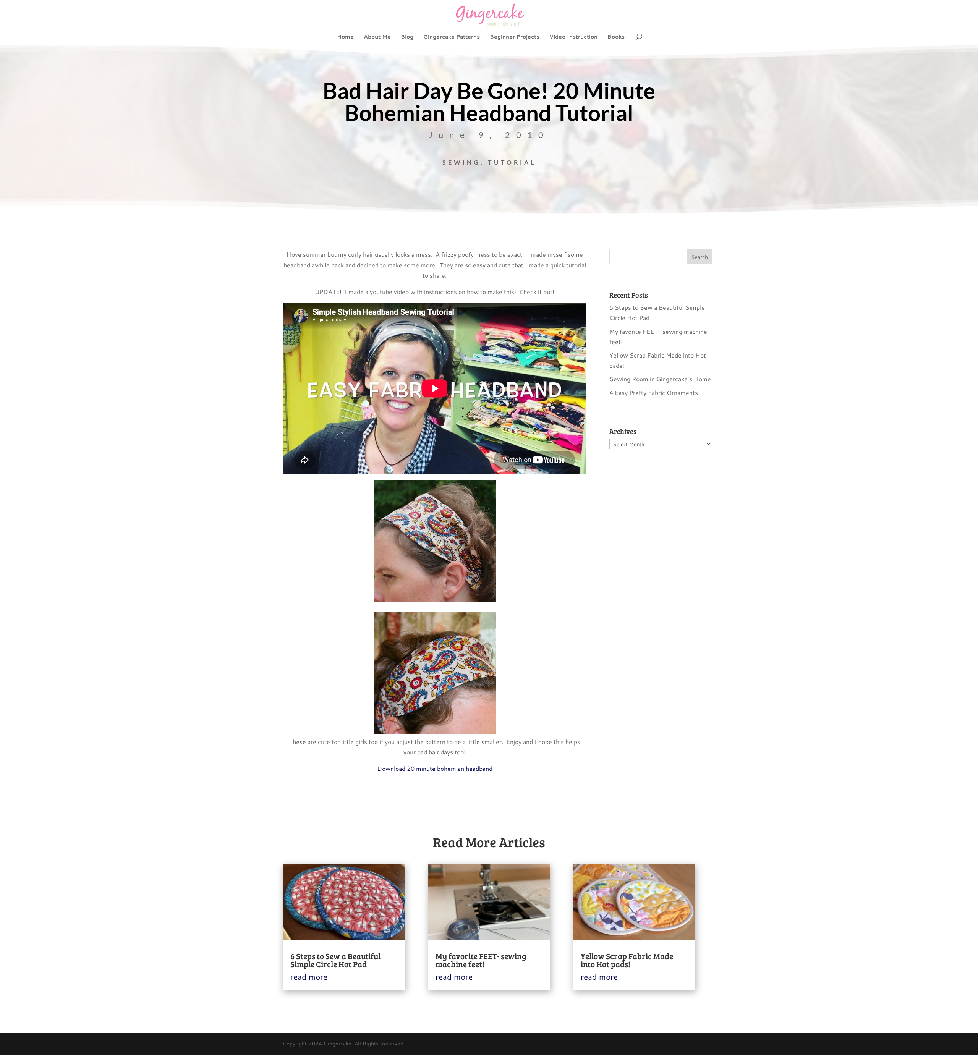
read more (308, 976)
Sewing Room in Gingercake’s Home (660, 378)
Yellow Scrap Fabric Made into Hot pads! (627, 959)
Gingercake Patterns (451, 37)
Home (345, 37)
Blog (407, 37)
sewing (461, 162)
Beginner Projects (514, 37)
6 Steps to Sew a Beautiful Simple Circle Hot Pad (335, 959)
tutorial (512, 162)
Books (616, 37)
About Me (377, 37)
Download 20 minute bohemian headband (434, 768)
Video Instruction (573, 37)
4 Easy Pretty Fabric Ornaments (653, 392)
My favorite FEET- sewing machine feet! (481, 959)
